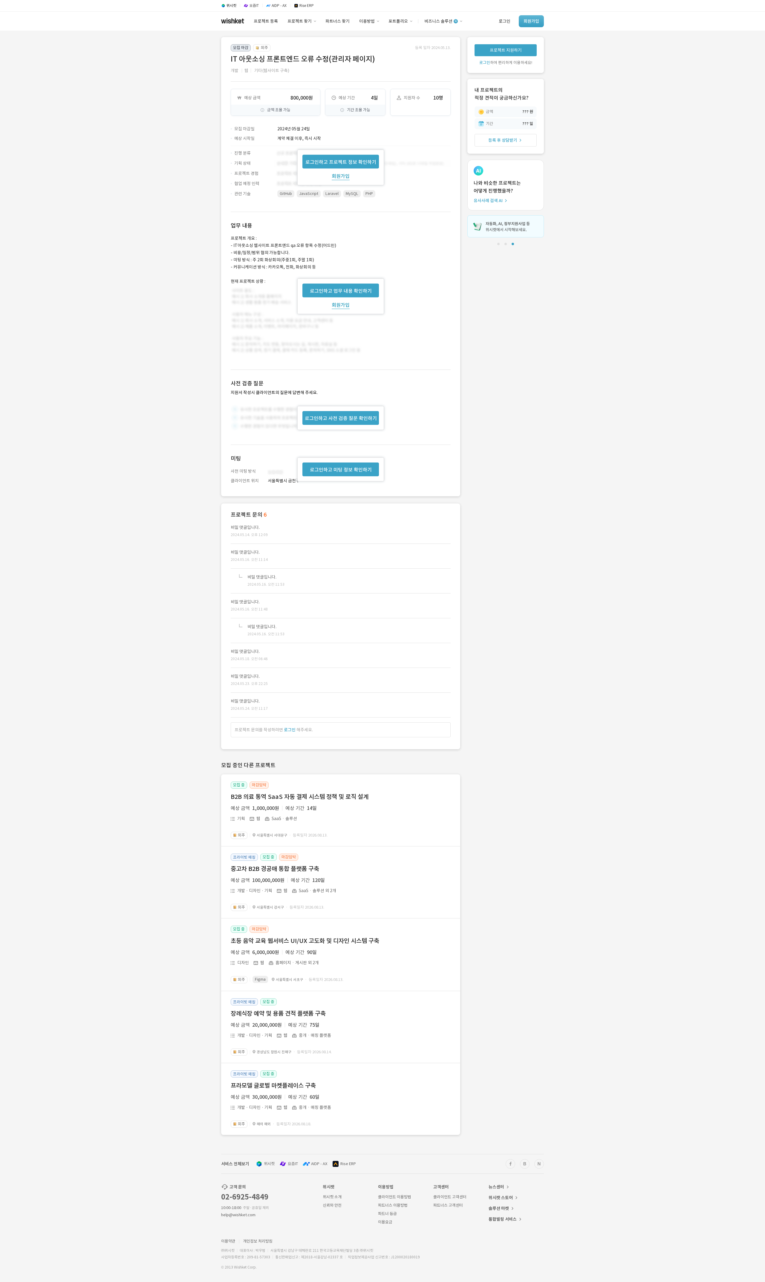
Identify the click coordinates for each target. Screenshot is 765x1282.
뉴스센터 (496, 1187)
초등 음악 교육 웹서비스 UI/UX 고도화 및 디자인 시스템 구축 (305, 941)
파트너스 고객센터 (448, 1205)
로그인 (290, 729)
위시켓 (269, 1163)
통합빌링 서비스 (503, 1219)
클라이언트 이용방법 (394, 1196)
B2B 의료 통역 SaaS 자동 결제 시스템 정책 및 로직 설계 (299, 797)
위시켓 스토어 (501, 1197)
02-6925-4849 (244, 1197)
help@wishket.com (238, 1214)
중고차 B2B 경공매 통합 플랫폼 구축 (275, 869)
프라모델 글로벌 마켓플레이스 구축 (273, 1085)
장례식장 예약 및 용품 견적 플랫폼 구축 (278, 1013)
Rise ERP (348, 1163)
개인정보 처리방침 (258, 1241)
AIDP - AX (319, 1163)
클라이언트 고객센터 (449, 1196)
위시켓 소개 (332, 1196)
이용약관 (228, 1241)
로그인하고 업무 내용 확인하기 (341, 291)
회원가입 (341, 176)
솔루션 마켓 (499, 1208)
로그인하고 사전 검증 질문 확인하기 (341, 418)
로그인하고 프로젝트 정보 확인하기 (340, 162)
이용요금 (385, 1222)
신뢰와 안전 (332, 1205)
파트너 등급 (387, 1213)
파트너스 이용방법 (393, 1205)
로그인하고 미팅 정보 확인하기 (341, 470)
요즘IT (293, 1163)
